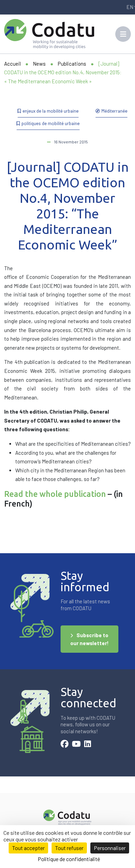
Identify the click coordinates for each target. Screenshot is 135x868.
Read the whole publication (55, 493)
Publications (72, 63)
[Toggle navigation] (123, 34)
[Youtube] (76, 745)
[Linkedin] (87, 745)
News (39, 63)
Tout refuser (69, 848)
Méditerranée (114, 111)
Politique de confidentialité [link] (69, 859)
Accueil (12, 63)
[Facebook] (65, 745)
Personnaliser (110, 848)
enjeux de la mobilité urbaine (50, 111)
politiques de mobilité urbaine (50, 123)
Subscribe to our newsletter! (89, 639)
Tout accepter (28, 848)
